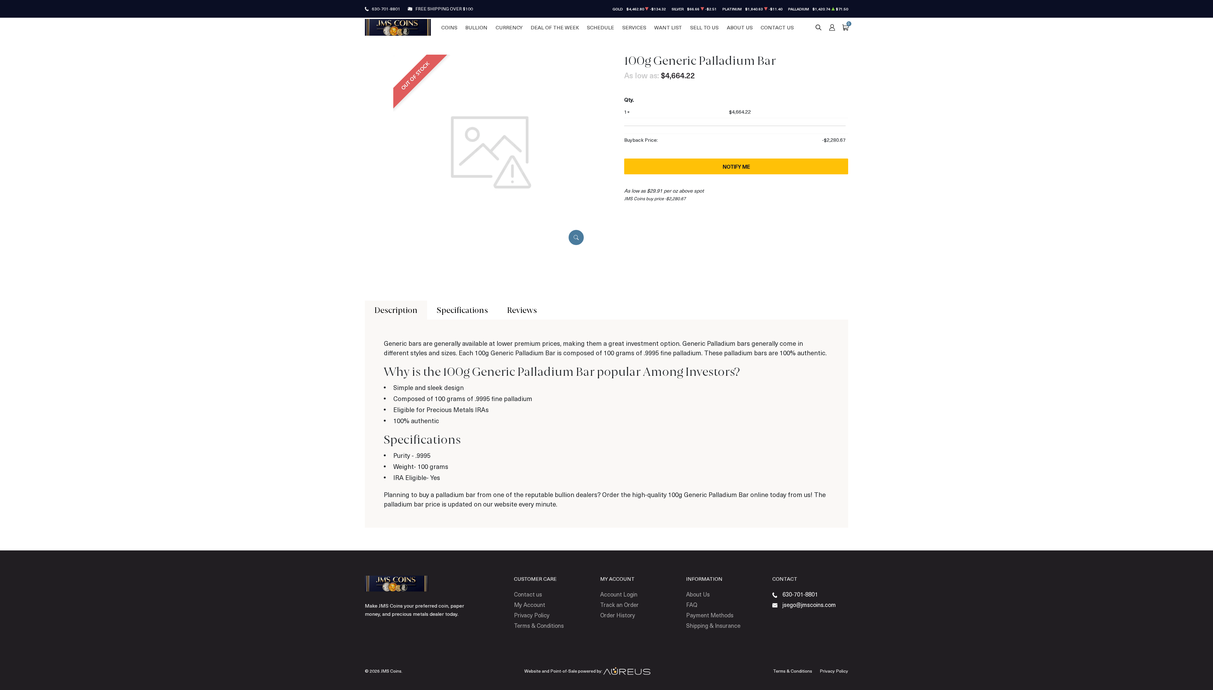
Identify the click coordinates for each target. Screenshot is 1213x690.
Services (634, 27)
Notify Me (736, 166)
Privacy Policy (532, 615)
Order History (617, 615)
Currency (509, 27)
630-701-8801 (386, 9)
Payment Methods (709, 615)
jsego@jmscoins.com (809, 605)
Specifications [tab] (462, 310)
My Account (529, 605)
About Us (740, 27)
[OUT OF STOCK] (491, 151)
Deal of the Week (555, 27)
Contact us (528, 594)
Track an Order (619, 605)
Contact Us (777, 27)
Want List (668, 27)
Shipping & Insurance (713, 625)
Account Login (618, 594)
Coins (449, 27)
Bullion (476, 27)
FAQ (691, 605)
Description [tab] (396, 310)
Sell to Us (704, 27)
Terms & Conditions (539, 625)
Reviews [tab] (522, 310)
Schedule (600, 27)
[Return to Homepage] (398, 27)
